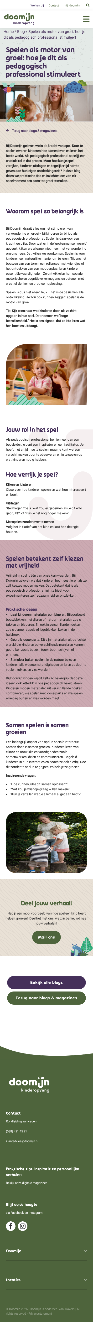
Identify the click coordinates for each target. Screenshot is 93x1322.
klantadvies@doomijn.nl (22, 1141)
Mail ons (46, 937)
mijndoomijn (72, 5)
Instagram (35, 1212)
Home (9, 31)
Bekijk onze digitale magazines (26, 1183)
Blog (21, 31)
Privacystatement (40, 1313)
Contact (54, 5)
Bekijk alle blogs (46, 982)
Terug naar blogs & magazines (34, 131)
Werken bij (37, 5)
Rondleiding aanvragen (21, 1121)
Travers (69, 1309)
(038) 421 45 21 (16, 1131)
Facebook (17, 1212)
